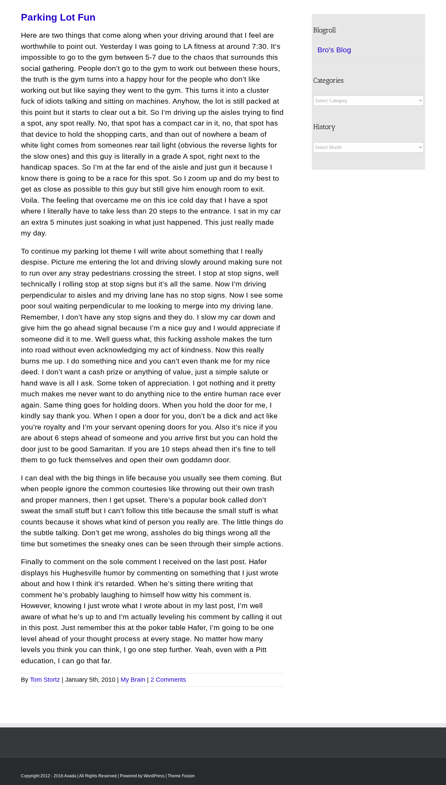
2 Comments (168, 679)
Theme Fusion (181, 775)
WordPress (154, 775)
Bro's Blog (334, 50)
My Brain (133, 679)
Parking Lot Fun (58, 17)
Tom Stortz (45, 679)
